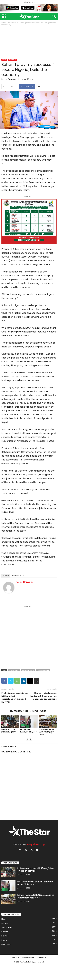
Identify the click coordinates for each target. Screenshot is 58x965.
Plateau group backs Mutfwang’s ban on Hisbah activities (9, 731)
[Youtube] (37, 850)
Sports (4, 940)
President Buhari (43, 670)
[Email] (30, 681)
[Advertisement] (29, 42)
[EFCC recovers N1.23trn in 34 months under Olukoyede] (29, 721)
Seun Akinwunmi (10, 79)
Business (5, 936)
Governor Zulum (28, 670)
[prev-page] (27, 739)
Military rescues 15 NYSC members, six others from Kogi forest (46, 731)
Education (6, 944)
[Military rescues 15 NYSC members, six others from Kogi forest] (48, 721)
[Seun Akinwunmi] (8, 587)
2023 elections (14, 670)
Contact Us (41, 958)
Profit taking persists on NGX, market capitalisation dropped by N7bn (14, 697)
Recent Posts (18, 575)
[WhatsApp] (17, 681)
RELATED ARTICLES (19, 711)
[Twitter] (11, 681)
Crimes (4, 923)
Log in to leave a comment (16, 751)
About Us (15, 958)
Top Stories (12, 60)
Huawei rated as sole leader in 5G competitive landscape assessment (43, 696)
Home (3, 23)
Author (6, 575)
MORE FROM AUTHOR (38, 711)
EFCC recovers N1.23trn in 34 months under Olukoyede (28, 731)
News (4, 60)
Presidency (12, 23)
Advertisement (28, 958)
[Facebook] (4, 681)
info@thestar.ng (36, 844)
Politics (4, 931)
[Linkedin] (23, 681)
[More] (39, 86)
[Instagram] (26, 850)
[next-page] (30, 739)
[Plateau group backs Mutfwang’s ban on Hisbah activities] (10, 721)
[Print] (36, 681)
